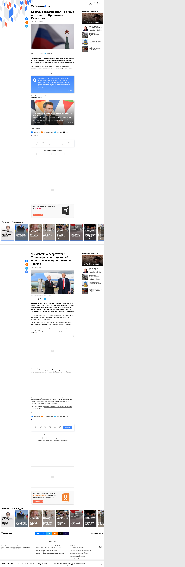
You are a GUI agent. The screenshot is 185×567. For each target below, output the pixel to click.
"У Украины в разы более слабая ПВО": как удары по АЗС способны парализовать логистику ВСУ (95, 48)
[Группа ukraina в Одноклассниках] (55, 533)
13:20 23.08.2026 (34, 267)
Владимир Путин (41, 440)
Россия (40, 438)
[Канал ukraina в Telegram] (49, 533)
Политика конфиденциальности (44, 552)
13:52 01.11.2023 (34, 21)
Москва (44, 438)
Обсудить (67, 427)
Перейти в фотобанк (48, 49)
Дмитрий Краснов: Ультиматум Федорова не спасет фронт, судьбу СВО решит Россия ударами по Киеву (96, 28)
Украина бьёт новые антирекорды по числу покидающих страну (95, 41)
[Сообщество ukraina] (43, 533)
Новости (66, 153)
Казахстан (48, 153)
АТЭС (61, 438)
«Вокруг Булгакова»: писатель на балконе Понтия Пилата (92, 21)
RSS (55, 541)
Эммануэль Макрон (41, 153)
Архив (50, 541)
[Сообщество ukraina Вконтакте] (38, 533)
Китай (47, 440)
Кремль (53, 153)
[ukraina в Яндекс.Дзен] (60, 533)
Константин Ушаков (68, 438)
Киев (51, 440)
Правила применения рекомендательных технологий (50, 553)
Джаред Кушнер (64, 440)
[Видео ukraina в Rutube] (66, 533)
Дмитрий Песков (60, 153)
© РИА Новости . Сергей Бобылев (37, 295)
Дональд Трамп (55, 438)
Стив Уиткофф (56, 440)
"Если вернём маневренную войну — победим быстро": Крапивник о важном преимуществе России (95, 35)
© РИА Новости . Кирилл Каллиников (37, 49)
